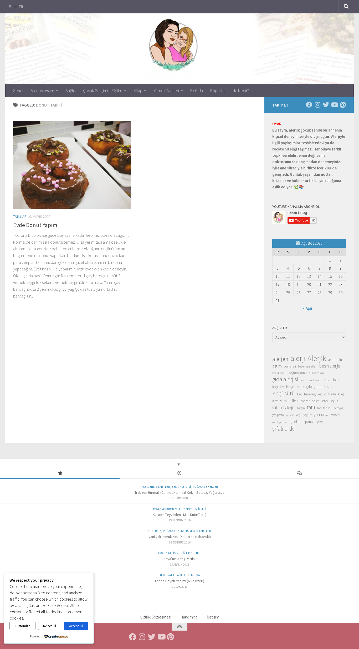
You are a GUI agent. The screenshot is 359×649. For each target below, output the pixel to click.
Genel (18, 90)
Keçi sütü (283, 393)
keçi (275, 387)
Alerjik (316, 358)
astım (277, 366)
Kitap (138, 90)
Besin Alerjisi (181, 487)
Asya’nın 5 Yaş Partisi (179, 558)
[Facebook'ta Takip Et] (309, 105)
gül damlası (316, 373)
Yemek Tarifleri (166, 90)
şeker (320, 422)
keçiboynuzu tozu (317, 386)
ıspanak (309, 421)
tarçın (301, 408)
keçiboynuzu (290, 386)
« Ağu (307, 308)
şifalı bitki (283, 428)
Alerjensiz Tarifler (156, 487)
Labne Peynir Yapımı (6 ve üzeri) (179, 580)
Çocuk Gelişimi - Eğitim (174, 553)
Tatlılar (20, 216)
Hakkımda (189, 617)
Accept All (76, 626)
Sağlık (70, 90)
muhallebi (291, 400)
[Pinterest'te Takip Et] (343, 105)
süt (275, 407)
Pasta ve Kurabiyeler (167, 509)
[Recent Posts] (179, 473)
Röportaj (217, 90)
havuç (303, 380)
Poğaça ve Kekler (205, 487)
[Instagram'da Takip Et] (317, 105)
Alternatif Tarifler (173, 575)
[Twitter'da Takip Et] (326, 105)
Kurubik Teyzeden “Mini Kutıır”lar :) (179, 514)
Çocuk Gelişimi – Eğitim (102, 90)
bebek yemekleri (307, 366)
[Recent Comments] (299, 473)
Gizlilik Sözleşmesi (155, 617)
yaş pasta (278, 415)
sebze (325, 401)
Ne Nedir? (241, 90)
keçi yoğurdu (327, 394)
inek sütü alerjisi (320, 380)
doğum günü (298, 373)
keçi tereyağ (306, 393)
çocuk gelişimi (280, 422)
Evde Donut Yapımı (36, 225)
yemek (290, 415)
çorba (295, 421)
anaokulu (335, 359)
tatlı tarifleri (324, 408)
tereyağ (338, 408)
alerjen (280, 359)
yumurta (321, 414)
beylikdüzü (279, 373)
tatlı (311, 407)
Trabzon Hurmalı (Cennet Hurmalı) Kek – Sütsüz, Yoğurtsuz (179, 492)
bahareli (290, 366)
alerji (297, 358)
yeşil (298, 414)
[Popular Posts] (60, 473)
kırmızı (277, 401)
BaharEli (16, 6)
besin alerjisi (330, 366)
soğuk (334, 401)
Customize (22, 626)
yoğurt (308, 415)
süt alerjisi (287, 407)
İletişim (213, 617)
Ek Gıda (196, 90)
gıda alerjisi (285, 379)
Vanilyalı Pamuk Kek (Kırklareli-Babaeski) (179, 536)
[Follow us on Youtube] (334, 105)
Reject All (49, 626)
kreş (341, 393)
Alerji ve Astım (42, 90)
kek (336, 380)
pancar (305, 401)
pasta (316, 401)
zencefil (335, 415)
